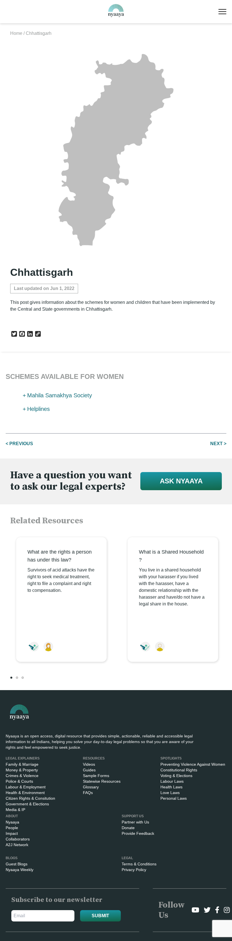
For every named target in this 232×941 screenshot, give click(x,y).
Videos (89, 764)
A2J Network (17, 844)
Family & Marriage (22, 764)
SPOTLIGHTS (171, 758)
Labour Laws (172, 781)
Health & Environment (25, 792)
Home (16, 33)
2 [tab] (17, 678)
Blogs (12, 858)
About (12, 816)
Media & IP (15, 809)
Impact (12, 833)
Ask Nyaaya (181, 481)
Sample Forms (96, 775)
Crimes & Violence (22, 775)
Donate (128, 827)
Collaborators (18, 839)
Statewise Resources (102, 781)
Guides (89, 770)
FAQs (88, 792)
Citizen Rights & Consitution (30, 798)
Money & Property (22, 770)
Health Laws (171, 787)
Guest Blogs (16, 864)
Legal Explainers (23, 758)
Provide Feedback (138, 833)
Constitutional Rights (178, 770)
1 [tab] (11, 678)
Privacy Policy (134, 869)
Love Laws (170, 792)
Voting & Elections (176, 775)
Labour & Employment (26, 787)
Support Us (133, 816)
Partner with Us (135, 822)
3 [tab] (23, 678)
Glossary (91, 787)
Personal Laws (173, 798)
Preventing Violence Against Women (192, 764)
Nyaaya (12, 822)
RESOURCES (94, 758)
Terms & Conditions (139, 864)
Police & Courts (19, 781)
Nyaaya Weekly (19, 869)
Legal (127, 858)
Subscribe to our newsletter (56, 900)
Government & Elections (27, 804)
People (12, 827)
